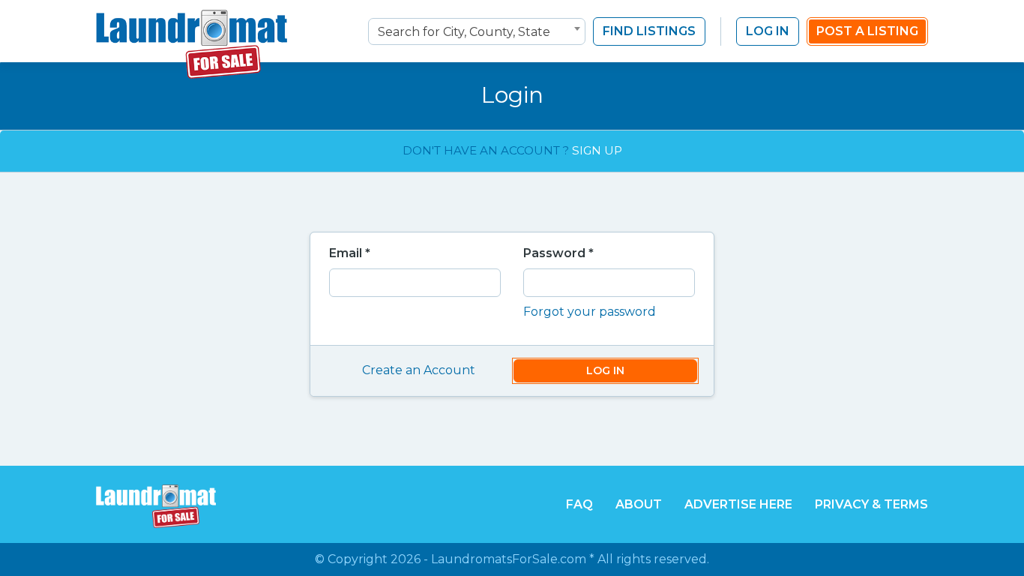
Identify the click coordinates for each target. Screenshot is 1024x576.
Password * (558, 253)
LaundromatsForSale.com (508, 559)
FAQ (579, 504)
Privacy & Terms (871, 504)
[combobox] (476, 31)
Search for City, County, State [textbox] (464, 32)
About (638, 504)
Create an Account (418, 370)
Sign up (597, 150)
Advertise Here (738, 504)
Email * (349, 253)
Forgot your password (589, 311)
